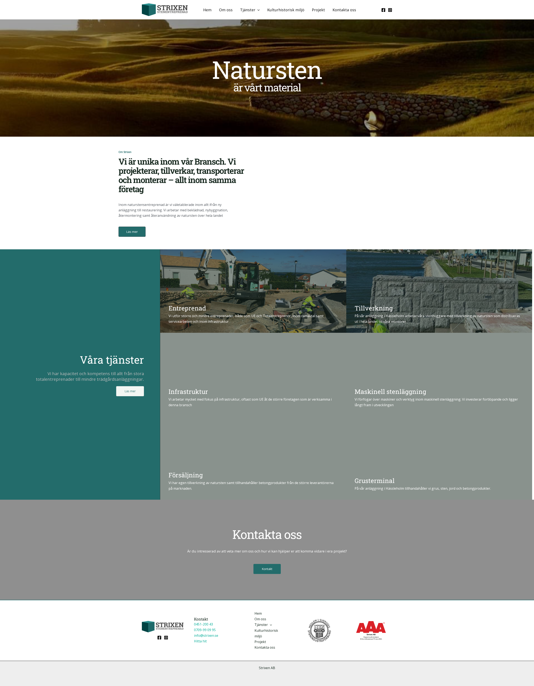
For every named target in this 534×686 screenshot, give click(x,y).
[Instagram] (390, 10)
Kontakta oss (344, 9)
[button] (257, 10)
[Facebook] (383, 10)
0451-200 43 (203, 624)
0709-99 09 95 (205, 630)
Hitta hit (200, 641)
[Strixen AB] (165, 9)
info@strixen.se (206, 635)
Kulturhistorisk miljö (285, 9)
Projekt (318, 9)
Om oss (226, 9)
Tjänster (247, 9)
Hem (207, 9)
